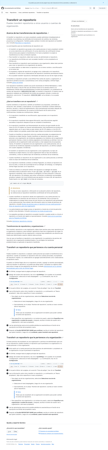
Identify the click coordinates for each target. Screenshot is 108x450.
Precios (38, 444)
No (16, 431)
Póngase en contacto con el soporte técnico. (51, 433)
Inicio (6, 12)
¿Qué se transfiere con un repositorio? (21, 101)
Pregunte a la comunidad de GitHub (49, 431)
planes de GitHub (17, 82)
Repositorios (13, 12)
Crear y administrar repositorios (26, 12)
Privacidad (27, 444)
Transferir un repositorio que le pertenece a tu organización (34, 337)
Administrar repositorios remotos (22, 221)
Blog (53, 444)
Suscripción (102, 8)
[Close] (103, 2)
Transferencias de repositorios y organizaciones (25, 226)
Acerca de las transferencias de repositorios (27, 33)
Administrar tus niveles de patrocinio (41, 211)
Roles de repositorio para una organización (22, 206)
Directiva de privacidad (12, 434)
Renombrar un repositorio (23, 43)
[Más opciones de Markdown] (86, 21)
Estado (33, 444)
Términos (20, 444)
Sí (10, 431)
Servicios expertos (45, 444)
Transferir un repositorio (43, 12)
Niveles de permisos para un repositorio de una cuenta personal (41, 204)
